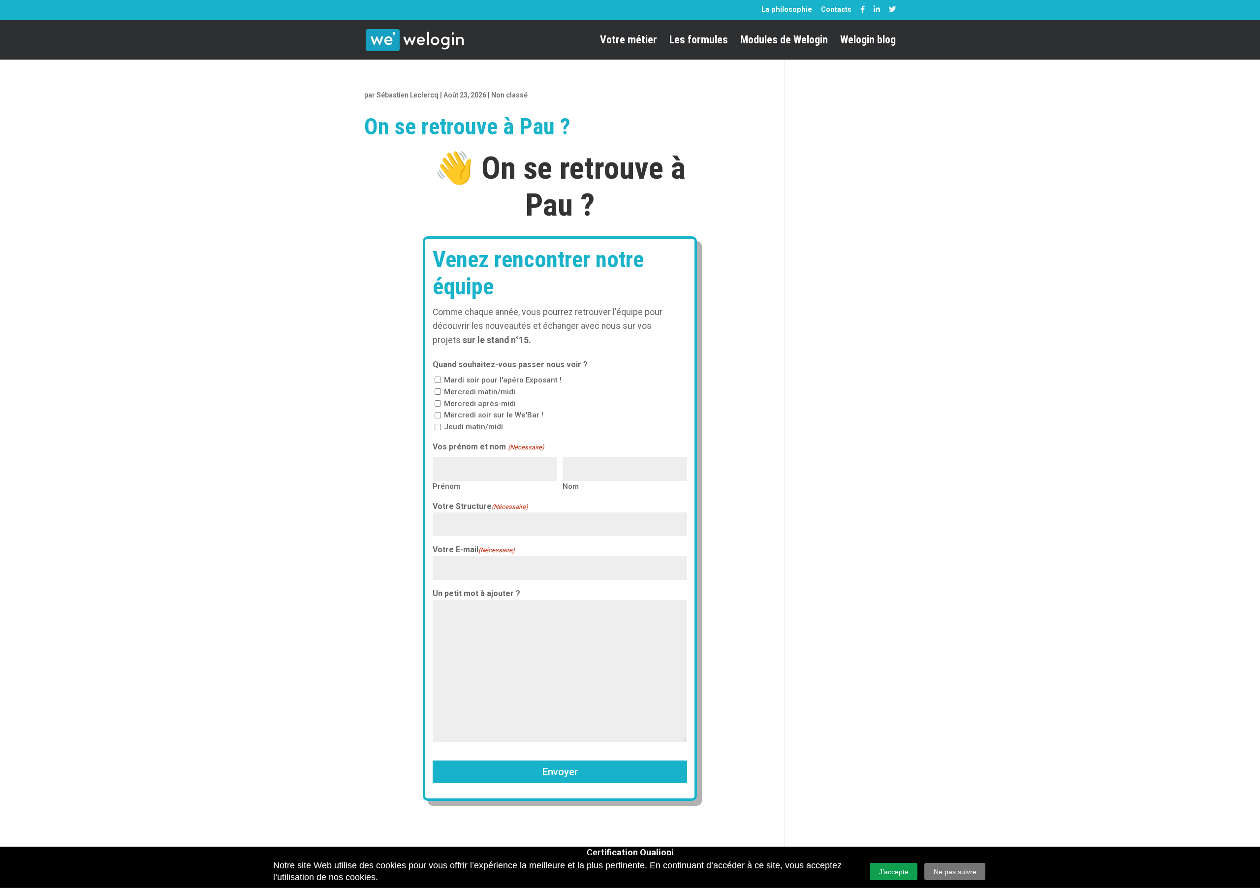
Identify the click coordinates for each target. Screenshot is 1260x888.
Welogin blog (868, 41)
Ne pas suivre (955, 872)
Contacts (836, 9)
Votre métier (628, 41)
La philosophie (786, 9)
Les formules (698, 41)
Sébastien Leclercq (408, 95)
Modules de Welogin (784, 41)
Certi (630, 852)
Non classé (509, 95)
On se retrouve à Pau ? (467, 126)
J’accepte (894, 872)
